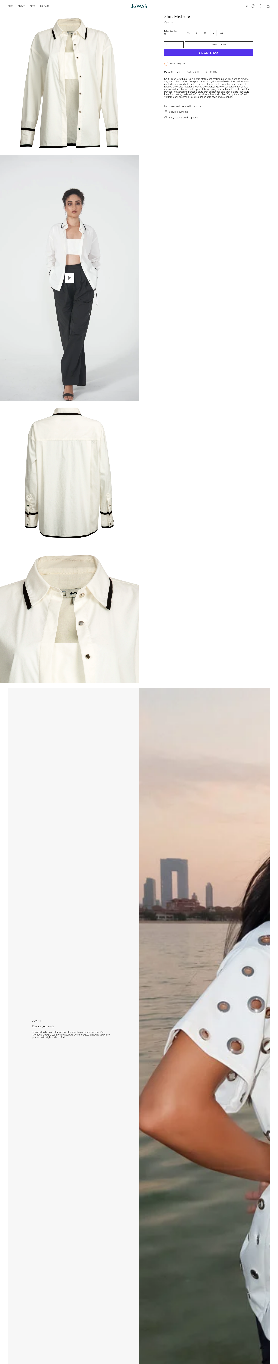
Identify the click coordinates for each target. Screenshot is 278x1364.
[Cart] (268, 6)
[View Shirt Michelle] (69, 278)
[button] (11, 6)
